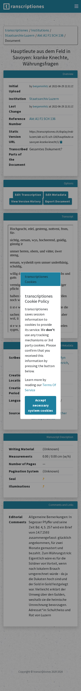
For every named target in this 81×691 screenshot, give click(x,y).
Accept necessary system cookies (40, 405)
